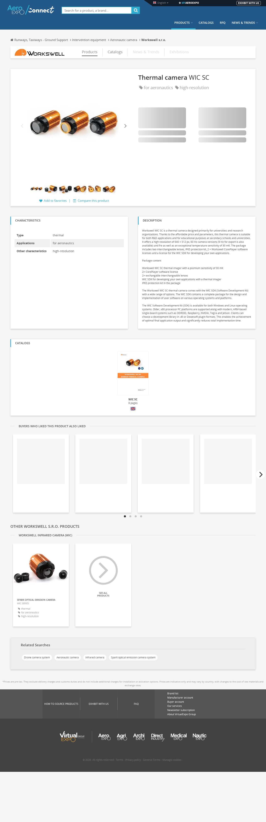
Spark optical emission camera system (133, 657)
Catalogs (206, 23)
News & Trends (243, 23)
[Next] (125, 126)
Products (182, 23)
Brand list (172, 693)
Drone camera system (37, 657)
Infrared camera (94, 657)
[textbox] (97, 10)
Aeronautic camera (68, 657)
